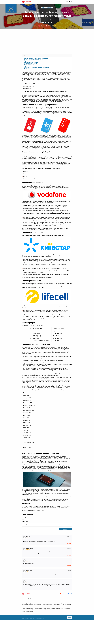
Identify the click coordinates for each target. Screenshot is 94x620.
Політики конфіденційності (38, 618)
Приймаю (69, 617)
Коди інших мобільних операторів (33, 66)
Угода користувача (39, 598)
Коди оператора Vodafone (31, 61)
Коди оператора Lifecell (30, 63)
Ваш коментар (25, 521)
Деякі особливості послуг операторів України (36, 67)
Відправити (65, 529)
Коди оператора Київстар (31, 62)
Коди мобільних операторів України (34, 59)
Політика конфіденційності (28, 598)
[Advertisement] (47, 41)
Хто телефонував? (29, 64)
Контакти (47, 598)
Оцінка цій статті (25, 517)
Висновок (26, 68)
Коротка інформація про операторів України (36, 58)
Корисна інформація (47, 7)
